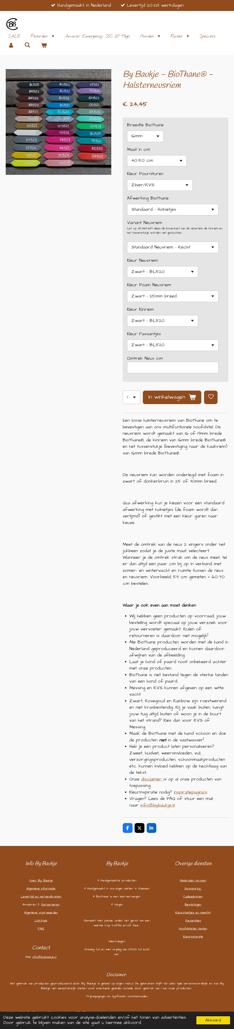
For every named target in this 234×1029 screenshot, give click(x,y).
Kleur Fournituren (145, 174)
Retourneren (50, 904)
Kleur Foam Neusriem (149, 285)
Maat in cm (138, 149)
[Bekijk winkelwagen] (43, 45)
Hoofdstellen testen (193, 928)
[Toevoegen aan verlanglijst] (211, 397)
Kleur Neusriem (142, 260)
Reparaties (193, 920)
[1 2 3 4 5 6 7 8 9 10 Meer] (131, 397)
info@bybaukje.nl (158, 805)
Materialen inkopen (193, 880)
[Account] (11, 45)
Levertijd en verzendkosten (41, 896)
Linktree (41, 920)
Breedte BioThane (145, 125)
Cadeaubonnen (193, 896)
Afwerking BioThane (148, 198)
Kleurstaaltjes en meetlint (193, 912)
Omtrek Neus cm (145, 358)
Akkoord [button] (213, 1020)
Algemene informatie (41, 888)
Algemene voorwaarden (41, 912)
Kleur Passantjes (144, 334)
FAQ (41, 928)
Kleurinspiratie (193, 936)
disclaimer (151, 779)
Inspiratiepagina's (190, 792)
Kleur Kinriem (140, 309)
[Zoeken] (27, 45)
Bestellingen (193, 904)
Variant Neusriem (144, 223)
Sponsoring (193, 888)
